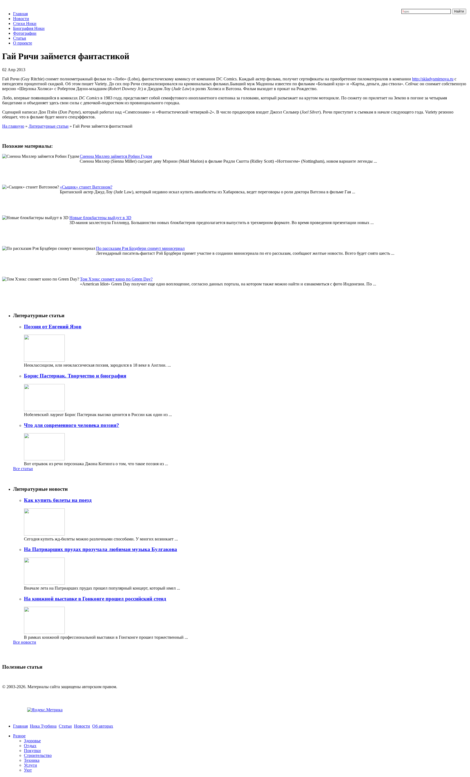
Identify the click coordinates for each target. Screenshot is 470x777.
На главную (13, 126)
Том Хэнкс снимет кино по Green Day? (116, 279)
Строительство (38, 755)
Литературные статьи (49, 126)
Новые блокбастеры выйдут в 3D (100, 217)
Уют (28, 770)
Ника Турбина (43, 726)
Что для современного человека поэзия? (71, 425)
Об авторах (102, 726)
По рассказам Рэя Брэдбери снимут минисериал (140, 248)
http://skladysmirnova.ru (432, 79)
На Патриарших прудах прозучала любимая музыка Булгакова (100, 549)
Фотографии (24, 33)
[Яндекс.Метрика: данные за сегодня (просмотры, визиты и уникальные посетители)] (45, 709)
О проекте (22, 43)
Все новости (24, 642)
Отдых (30, 745)
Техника (31, 760)
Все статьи (23, 468)
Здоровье (32, 740)
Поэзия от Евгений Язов (52, 326)
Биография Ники (29, 28)
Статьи (19, 38)
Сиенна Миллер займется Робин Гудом (116, 156)
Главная (20, 13)
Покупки (32, 750)
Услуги (30, 765)
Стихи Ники (24, 23)
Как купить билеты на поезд (58, 500)
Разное (19, 736)
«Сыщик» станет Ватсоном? (86, 187)
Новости (21, 18)
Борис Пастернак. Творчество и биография (75, 376)
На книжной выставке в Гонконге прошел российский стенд (95, 599)
